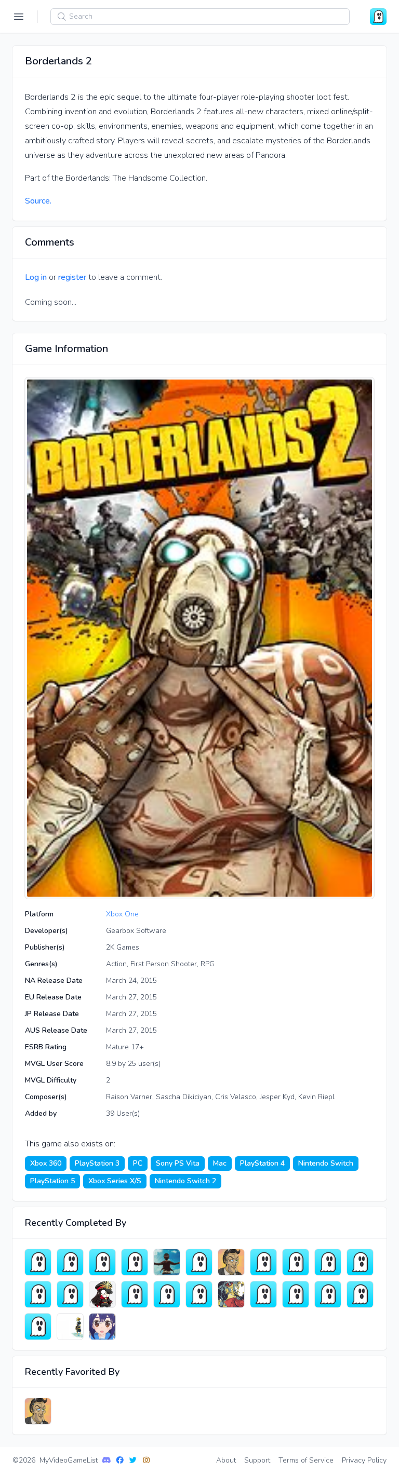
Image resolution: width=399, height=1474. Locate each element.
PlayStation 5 (52, 1181)
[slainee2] (135, 1262)
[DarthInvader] (328, 1262)
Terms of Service (306, 1460)
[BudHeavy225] (263, 1294)
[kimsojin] (328, 1294)
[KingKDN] (38, 1262)
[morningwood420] (38, 1327)
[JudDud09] (70, 1294)
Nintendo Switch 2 (185, 1181)
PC (137, 1163)
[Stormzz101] (199, 1262)
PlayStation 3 (97, 1163)
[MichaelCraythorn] (199, 1294)
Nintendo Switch (325, 1163)
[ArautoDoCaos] (70, 1327)
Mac (220, 1163)
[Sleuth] (263, 1262)
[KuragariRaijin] (70, 1262)
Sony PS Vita (178, 1163)
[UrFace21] (167, 1262)
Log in (36, 277)
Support (257, 1460)
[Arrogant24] (296, 1262)
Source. (38, 201)
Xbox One (122, 914)
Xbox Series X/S (114, 1181)
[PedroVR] (231, 1262)
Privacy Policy (364, 1460)
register (72, 277)
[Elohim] (38, 1294)
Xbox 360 (45, 1163)
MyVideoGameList (68, 1460)
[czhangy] (102, 1262)
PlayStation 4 (262, 1163)
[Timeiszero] (167, 1294)
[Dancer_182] (360, 1294)
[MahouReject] (231, 1294)
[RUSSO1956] (102, 1294)
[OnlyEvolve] (296, 1294)
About (226, 1460)
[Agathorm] (135, 1294)
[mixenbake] (360, 1262)
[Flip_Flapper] (102, 1327)
